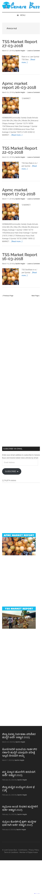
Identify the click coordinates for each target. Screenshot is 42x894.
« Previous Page (7, 296)
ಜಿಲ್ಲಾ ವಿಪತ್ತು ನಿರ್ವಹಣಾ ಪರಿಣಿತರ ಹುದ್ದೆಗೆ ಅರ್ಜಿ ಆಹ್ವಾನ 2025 (19, 736)
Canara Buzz (21, 6)
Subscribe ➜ (11, 471)
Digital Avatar (33, 852)
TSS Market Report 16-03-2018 (19, 256)
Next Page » (36, 296)
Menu (22, 15)
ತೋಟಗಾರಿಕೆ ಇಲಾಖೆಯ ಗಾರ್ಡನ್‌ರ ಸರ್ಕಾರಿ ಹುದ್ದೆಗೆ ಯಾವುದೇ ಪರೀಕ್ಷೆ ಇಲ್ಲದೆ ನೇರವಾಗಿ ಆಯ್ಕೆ (19, 752)
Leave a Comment (33, 51)
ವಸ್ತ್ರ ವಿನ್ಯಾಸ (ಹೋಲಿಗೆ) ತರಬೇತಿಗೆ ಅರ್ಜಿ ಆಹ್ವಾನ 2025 (18, 773)
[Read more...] (17, 135)
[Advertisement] (21, 322)
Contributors (22, 850)
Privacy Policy (34, 850)
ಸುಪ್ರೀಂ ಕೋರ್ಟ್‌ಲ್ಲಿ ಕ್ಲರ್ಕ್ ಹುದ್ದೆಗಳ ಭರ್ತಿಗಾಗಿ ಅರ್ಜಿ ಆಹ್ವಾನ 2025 (19, 823)
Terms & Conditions (11, 852)
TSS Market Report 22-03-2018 (19, 150)
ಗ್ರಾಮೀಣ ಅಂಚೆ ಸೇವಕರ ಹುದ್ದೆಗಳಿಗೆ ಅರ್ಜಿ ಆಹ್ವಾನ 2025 (20, 808)
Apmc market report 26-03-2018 (19, 85)
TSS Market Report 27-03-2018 (19, 43)
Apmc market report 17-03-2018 (18, 192)
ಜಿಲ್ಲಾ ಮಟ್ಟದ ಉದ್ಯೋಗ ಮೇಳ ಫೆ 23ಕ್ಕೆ (18, 788)
